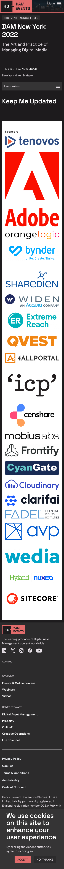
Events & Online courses (18, 683)
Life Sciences (11, 740)
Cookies (7, 766)
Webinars (8, 689)
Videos (6, 696)
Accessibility (11, 780)
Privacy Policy (11, 759)
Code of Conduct (14, 787)
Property (8, 721)
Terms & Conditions (15, 773)
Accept (22, 860)
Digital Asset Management (20, 714)
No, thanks (44, 860)
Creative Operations (16, 734)
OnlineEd (8, 727)
